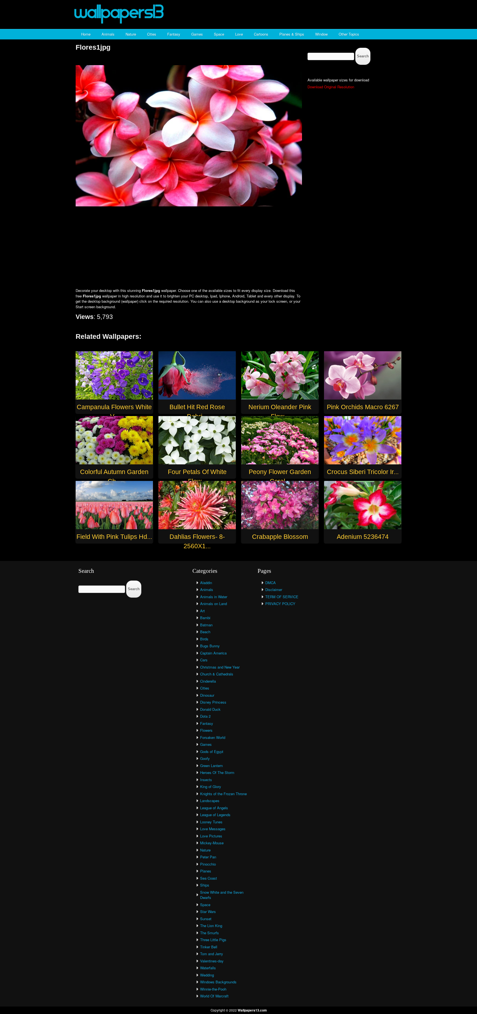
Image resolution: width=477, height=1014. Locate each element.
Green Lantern (211, 765)
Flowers (206, 730)
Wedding (207, 975)
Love (239, 34)
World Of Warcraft (214, 996)
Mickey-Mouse (212, 842)
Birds (204, 639)
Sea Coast (208, 878)
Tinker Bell (208, 946)
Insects (206, 779)
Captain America (213, 653)
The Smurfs (209, 932)
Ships (204, 885)
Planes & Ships (291, 34)
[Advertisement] (238, 247)
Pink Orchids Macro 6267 (363, 407)
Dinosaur (207, 695)
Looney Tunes (211, 821)
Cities (151, 34)
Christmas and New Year (220, 667)
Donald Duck (210, 709)
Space (219, 34)
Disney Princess (213, 702)
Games (197, 34)
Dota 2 (205, 716)
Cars (204, 659)
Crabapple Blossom (280, 536)
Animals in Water (213, 596)
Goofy (205, 758)
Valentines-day (212, 961)
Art (202, 610)
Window (321, 34)
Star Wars (208, 911)
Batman (206, 624)
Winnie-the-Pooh (213, 989)
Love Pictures (211, 836)
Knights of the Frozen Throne (223, 793)
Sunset (205, 918)
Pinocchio (208, 864)
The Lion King (211, 925)
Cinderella (208, 681)
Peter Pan (208, 856)
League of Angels (214, 807)
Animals (108, 34)
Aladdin (206, 582)
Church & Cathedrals (216, 674)
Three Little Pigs (213, 939)
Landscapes (209, 800)
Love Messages (213, 828)
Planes (205, 871)
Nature (131, 34)
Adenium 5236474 (363, 536)
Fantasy (173, 34)
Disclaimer (273, 589)
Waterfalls (208, 967)
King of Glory (210, 786)
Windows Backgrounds (218, 981)
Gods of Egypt (211, 751)
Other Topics (349, 34)
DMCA (270, 582)
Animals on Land (213, 603)
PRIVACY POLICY (280, 603)
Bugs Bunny (210, 645)
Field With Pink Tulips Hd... (114, 536)
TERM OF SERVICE (281, 596)
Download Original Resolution (331, 86)
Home (86, 34)
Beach (205, 631)
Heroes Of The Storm (217, 772)
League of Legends (215, 814)
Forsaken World (212, 737)
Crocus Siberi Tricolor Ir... (363, 471)
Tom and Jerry (211, 953)
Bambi (205, 617)
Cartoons (261, 34)
